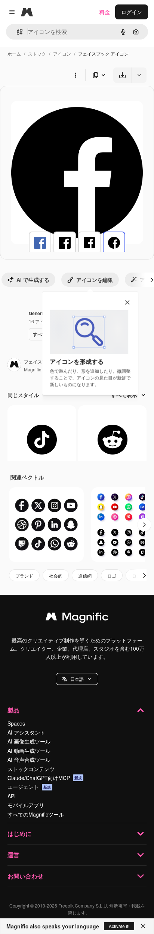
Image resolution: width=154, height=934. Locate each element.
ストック (37, 53)
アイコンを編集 (94, 279)
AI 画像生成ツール (28, 741)
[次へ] (144, 524)
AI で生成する (32, 279)
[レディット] (112, 439)
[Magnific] (77, 618)
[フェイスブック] (40, 243)
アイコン (62, 53)
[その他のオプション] (75, 74)
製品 (13, 710)
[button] (77, 679)
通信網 (85, 575)
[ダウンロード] (122, 75)
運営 (13, 854)
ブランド (24, 575)
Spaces (16, 723)
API (11, 796)
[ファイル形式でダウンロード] (99, 75)
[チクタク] (41, 439)
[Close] (143, 926)
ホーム (14, 53)
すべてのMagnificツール (35, 814)
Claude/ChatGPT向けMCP (44, 778)
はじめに (19, 833)
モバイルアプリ (25, 805)
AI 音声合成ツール (28, 759)
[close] (127, 302)
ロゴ (111, 575)
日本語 (77, 679)
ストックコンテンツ (31, 769)
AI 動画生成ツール (28, 750)
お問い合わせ (25, 876)
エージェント (29, 786)
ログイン (131, 12)
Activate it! (119, 926)
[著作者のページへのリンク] (14, 365)
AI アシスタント (26, 732)
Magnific (32, 369)
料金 (104, 12)
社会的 (55, 575)
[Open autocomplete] (16, 32)
